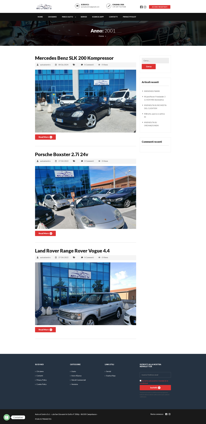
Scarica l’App (98, 17)
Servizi (84, 17)
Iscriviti (153, 387)
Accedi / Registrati (159, 7)
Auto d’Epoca (76, 376)
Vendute (74, 384)
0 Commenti (89, 65)
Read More (44, 137)
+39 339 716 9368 (119, 7)
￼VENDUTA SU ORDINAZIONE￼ (151, 124)
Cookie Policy (41, 384)
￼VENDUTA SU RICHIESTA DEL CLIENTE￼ (155, 106)
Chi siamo (52, 17)
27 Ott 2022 (63, 161)
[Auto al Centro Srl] (44, 6)
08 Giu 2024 (63, 65)
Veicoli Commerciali (78, 380)
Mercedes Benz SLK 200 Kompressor (74, 58)
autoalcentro (45, 65)
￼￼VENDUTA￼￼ (152, 91)
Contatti (113, 17)
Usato (73, 371)
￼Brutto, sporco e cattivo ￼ (154, 115)
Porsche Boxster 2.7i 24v (61, 154)
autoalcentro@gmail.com (90, 7)
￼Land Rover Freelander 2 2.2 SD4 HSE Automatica (154, 98)
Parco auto (67, 17)
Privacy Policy (129, 17)
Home (40, 17)
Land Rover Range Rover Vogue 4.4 (72, 251)
